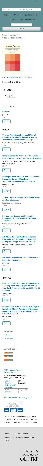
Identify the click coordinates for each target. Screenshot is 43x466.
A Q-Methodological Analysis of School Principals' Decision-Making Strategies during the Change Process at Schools (19, 239)
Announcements (30, 15)
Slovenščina (8, 339)
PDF (12, 96)
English (6, 335)
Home (4, 35)
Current (7, 15)
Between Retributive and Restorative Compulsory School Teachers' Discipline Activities (19, 218)
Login (37, 2)
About (12, 19)
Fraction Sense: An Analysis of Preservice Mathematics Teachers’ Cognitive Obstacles (21, 157)
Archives (17, 15)
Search (21, 29)
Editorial (6, 112)
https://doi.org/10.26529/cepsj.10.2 (20, 77)
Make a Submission (27, 19)
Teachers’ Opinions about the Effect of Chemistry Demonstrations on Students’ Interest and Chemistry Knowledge (19, 137)
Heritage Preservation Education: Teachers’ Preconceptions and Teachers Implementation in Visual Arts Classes (21, 179)
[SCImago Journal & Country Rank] (17, 397)
